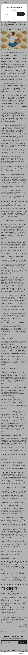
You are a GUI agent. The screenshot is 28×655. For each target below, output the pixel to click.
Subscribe (20, 13)
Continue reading (14, 17)
